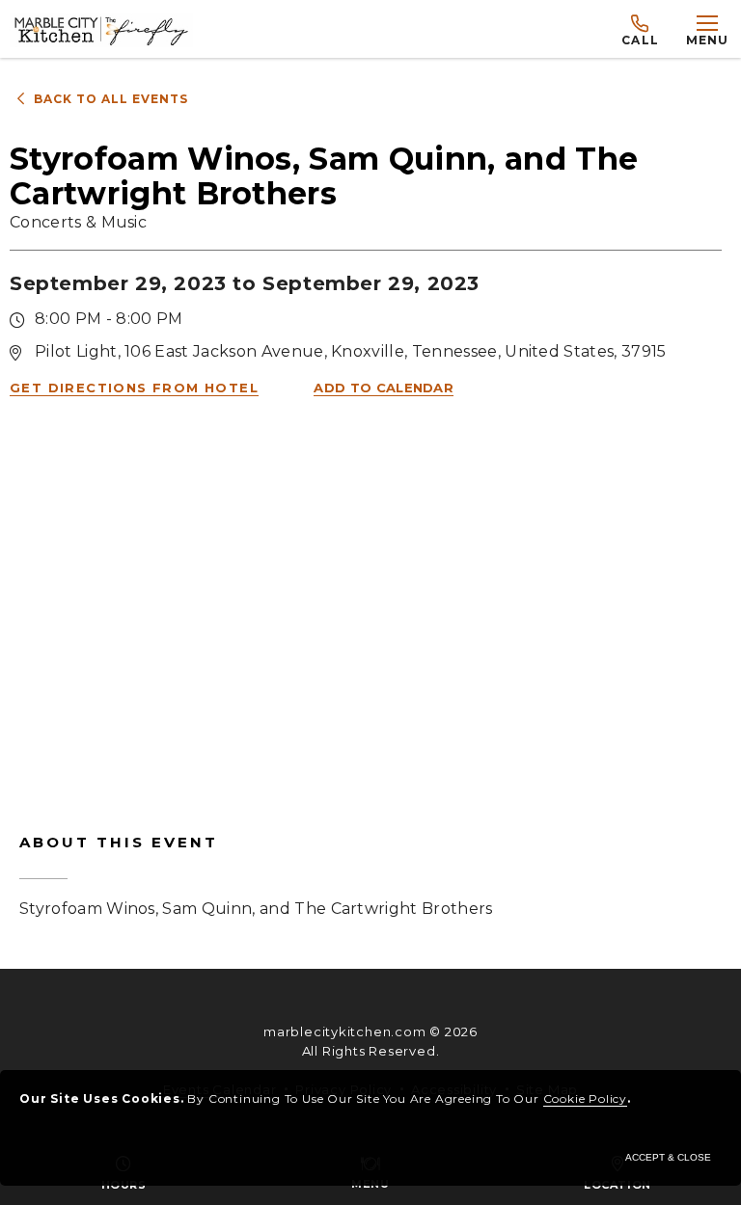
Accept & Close (668, 1157)
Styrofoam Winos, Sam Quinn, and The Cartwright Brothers (256, 875)
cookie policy (585, 1098)
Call (640, 40)
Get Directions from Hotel (134, 387)
